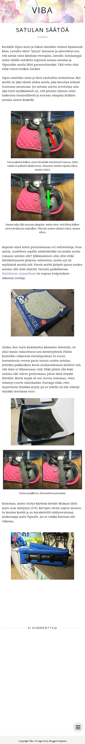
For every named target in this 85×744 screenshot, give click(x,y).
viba (41, 614)
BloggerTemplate (58, 740)
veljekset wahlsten (19, 614)
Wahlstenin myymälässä (19, 273)
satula (37, 605)
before (23, 601)
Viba (42, 10)
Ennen (36, 601)
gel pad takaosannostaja (29, 603)
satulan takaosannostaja (46, 609)
